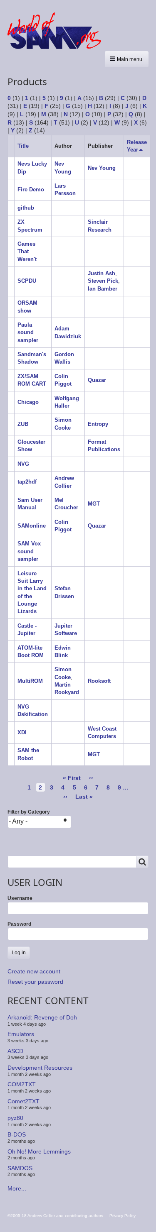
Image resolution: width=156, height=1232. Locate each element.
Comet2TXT (23, 1101)
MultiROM (30, 681)
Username (19, 898)
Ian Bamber (102, 289)
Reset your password (35, 981)
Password (19, 924)
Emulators (20, 1034)
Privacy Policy (122, 1215)
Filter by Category (28, 812)
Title (23, 146)
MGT (94, 504)
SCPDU (26, 281)
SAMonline (31, 526)
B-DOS (16, 1134)
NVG (23, 464)
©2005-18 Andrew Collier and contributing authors (55, 1215)
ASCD (15, 1051)
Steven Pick (103, 281)
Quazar (97, 380)
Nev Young (102, 168)
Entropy (98, 424)
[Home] (57, 30)
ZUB (22, 424)
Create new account (33, 971)
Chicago (28, 402)
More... (16, 1188)
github (25, 208)
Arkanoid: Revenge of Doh (42, 1017)
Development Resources (39, 1067)
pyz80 (15, 1118)
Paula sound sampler (27, 332)
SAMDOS (19, 1168)
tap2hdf (27, 482)
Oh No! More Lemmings (39, 1151)
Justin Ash (101, 273)
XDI (22, 732)
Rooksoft (99, 681)
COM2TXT (21, 1084)
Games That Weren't (27, 251)
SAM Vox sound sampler (29, 551)
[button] (127, 59)
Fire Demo (30, 189)
